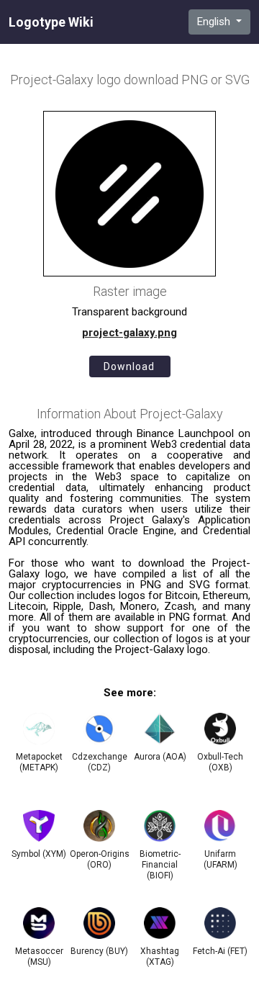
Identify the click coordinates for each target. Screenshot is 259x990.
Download (129, 366)
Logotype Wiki (51, 22)
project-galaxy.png (129, 332)
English (215, 21)
